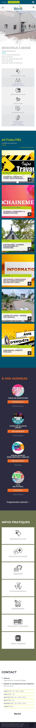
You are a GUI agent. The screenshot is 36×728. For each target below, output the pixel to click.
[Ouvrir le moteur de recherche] (33, 7)
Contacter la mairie (13, 2)
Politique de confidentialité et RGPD (11, 724)
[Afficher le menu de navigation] (3, 7)
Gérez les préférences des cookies (14, 726)
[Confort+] (33, 2)
